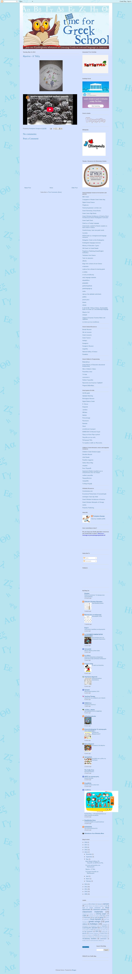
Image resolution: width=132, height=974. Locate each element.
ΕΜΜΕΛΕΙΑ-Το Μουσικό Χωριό (91, 431)
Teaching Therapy (89, 696)
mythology (98, 929)
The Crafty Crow (89, 770)
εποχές (83, 940)
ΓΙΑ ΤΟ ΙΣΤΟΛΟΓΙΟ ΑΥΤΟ (90, 828)
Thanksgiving (105, 936)
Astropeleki (87, 649)
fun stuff (94, 917)
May (87, 859)
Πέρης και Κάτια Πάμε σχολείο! (91, 434)
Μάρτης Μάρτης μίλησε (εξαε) (92, 650)
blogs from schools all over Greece (92, 263)
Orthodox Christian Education (93, 601)
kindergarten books (94, 926)
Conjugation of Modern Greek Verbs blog (93, 199)
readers (89, 935)
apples (101, 906)
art (106, 906)
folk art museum (87, 332)
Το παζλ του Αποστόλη (98, 665)
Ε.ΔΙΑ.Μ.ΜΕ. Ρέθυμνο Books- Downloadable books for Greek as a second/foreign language (95, 308)
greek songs (94, 921)
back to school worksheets (91, 907)
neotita (84, 505)
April (87, 876)
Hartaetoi (87, 690)
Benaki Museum (87, 329)
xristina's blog (88, 663)
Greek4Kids (87, 783)
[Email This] (54, 129)
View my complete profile (98, 518)
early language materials (89, 277)
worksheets (103, 938)
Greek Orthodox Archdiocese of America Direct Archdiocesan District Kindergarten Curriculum (95, 216)
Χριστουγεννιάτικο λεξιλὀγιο (96, 940)
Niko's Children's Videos (89, 369)
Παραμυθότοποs (87, 478)
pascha (84, 933)
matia (84, 291)
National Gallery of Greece (89, 351)
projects (84, 935)
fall (108, 915)
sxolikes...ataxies (89, 709)
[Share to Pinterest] (62, 129)
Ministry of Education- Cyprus (90, 245)
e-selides (84, 272)
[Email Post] (50, 128)
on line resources (87, 931)
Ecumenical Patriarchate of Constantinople (94, 494)
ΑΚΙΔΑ (84, 305)
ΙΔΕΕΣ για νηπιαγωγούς (91, 776)
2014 (86, 852)
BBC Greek (85, 197)
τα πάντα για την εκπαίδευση (90, 322)
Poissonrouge (86, 418)
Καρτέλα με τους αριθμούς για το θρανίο (94, 698)
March (88, 878)
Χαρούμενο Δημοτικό (90, 677)
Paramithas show (87, 371)
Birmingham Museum (88, 398)
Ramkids (84, 423)
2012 (86, 886)
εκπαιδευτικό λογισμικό (88, 429)
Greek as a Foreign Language (90, 223)
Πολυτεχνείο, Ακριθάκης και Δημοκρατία (94, 629)
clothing (91, 914)
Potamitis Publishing (88, 507)
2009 (86, 894)
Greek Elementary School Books (91, 210)
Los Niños (87, 655)
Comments (88, 561)
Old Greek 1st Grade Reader (90, 248)
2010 (86, 891)
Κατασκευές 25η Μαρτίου (98, 745)
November (89, 854)
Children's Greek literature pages (91, 451)
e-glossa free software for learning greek (93, 269)
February (88, 881)
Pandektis (85, 354)
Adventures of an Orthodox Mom (94, 833)
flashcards (87, 917)
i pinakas (84, 409)
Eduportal (85, 407)
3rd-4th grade (86, 393)
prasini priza (85, 299)
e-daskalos (85, 266)
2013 (86, 884)
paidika (84, 297)
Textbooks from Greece (89, 255)
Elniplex (86, 593)
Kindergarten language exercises (91, 243)
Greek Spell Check (87, 220)
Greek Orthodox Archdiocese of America (93, 499)
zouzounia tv (86, 377)
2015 (86, 849)
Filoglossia (85, 205)
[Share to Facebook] (60, 129)
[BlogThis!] (56, 129)
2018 (86, 842)
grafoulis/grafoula (87, 286)
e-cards (96, 915)
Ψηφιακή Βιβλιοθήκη (88, 385)
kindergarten (85, 926)
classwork (84, 914)
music (92, 929)
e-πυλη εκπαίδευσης (88, 274)
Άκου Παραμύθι (86, 468)
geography (85, 283)
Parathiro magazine (87, 460)
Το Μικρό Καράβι (87, 483)
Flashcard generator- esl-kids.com (91, 208)
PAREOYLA (87, 703)
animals (96, 906)
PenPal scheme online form (91, 785)
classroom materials (92, 912)
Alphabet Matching (87, 396)
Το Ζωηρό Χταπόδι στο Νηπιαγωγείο (92, 872)
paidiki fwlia (104, 931)
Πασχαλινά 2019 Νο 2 (90, 704)
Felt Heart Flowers (89, 771)
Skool (84, 426)
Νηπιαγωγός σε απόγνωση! (92, 614)
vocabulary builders (89, 938)
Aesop (99, 904)
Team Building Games (97, 603)
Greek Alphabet (95, 919)
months (87, 929)
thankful (98, 936)
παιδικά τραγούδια (87, 475)
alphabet (106, 904)
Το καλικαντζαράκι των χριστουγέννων (94, 822)
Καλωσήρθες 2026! (97, 616)
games (107, 917)
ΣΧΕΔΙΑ (84, 315)
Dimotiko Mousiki (87, 454)
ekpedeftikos (86, 280)
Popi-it (86, 627)
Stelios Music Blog (87, 463)
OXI (96, 931)
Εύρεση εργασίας (88, 778)
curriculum (91, 915)
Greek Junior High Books (89, 213)
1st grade (84, 904)
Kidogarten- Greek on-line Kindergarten (93, 240)
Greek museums (87, 335)
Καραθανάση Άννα (90, 820)
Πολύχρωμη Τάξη (87, 440)
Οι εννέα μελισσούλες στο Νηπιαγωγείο (93, 866)
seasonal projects (103, 935)
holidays (84, 340)
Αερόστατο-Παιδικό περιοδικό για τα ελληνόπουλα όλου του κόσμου (92, 471)
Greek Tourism (86, 338)
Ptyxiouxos (85, 420)
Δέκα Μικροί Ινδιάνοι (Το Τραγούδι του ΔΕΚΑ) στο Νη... (95, 862)
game (101, 917)
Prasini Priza (103, 933)
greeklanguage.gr (87, 288)
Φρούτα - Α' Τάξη (90, 869)
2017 (86, 844)
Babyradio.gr (85, 362)
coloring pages (101, 914)
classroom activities (100, 909)
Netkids (84, 415)
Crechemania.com (87, 491)
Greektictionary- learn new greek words (93, 230)
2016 (86, 847)
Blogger (74, 970)
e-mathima (87, 790)
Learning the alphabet (90, 928)
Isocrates (85, 233)
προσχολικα (88, 757)
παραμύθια (85, 481)
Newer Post (27, 187)
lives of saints (103, 927)
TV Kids (84, 374)
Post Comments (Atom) (55, 192)
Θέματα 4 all (85, 312)
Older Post (75, 187)
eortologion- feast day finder (90, 496)
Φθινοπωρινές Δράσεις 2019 (91, 691)
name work (104, 929)
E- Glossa (85, 404)
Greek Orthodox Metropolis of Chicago (93, 502)
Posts (86, 558)
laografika (85, 349)
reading (95, 935)
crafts (84, 915)
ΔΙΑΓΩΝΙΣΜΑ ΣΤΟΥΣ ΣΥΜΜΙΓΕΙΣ (93, 711)
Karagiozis (85, 343)
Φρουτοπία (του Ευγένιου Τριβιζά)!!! (92, 383)
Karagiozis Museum (88, 346)
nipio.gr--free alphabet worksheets (91, 294)
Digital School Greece (88, 202)
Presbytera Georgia (99, 516)
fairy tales (102, 915)
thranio (84, 302)
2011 (86, 889)
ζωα (88, 940)
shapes (84, 936)
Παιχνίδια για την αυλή (88, 437)
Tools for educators (87, 258)
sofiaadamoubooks (90, 716)
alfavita (84, 261)
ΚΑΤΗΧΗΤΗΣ (88, 827)
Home (51, 187)
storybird (84, 465)
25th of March (92, 904)
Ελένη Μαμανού (89, 744)
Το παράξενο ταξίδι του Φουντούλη (92, 443)
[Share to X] (58, 129)
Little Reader (85, 457)
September (89, 856)
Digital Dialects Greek (88, 401)
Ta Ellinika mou (91, 936)
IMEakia (84, 412)
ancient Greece (88, 906)
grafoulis (86, 919)
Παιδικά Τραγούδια (87, 380)
